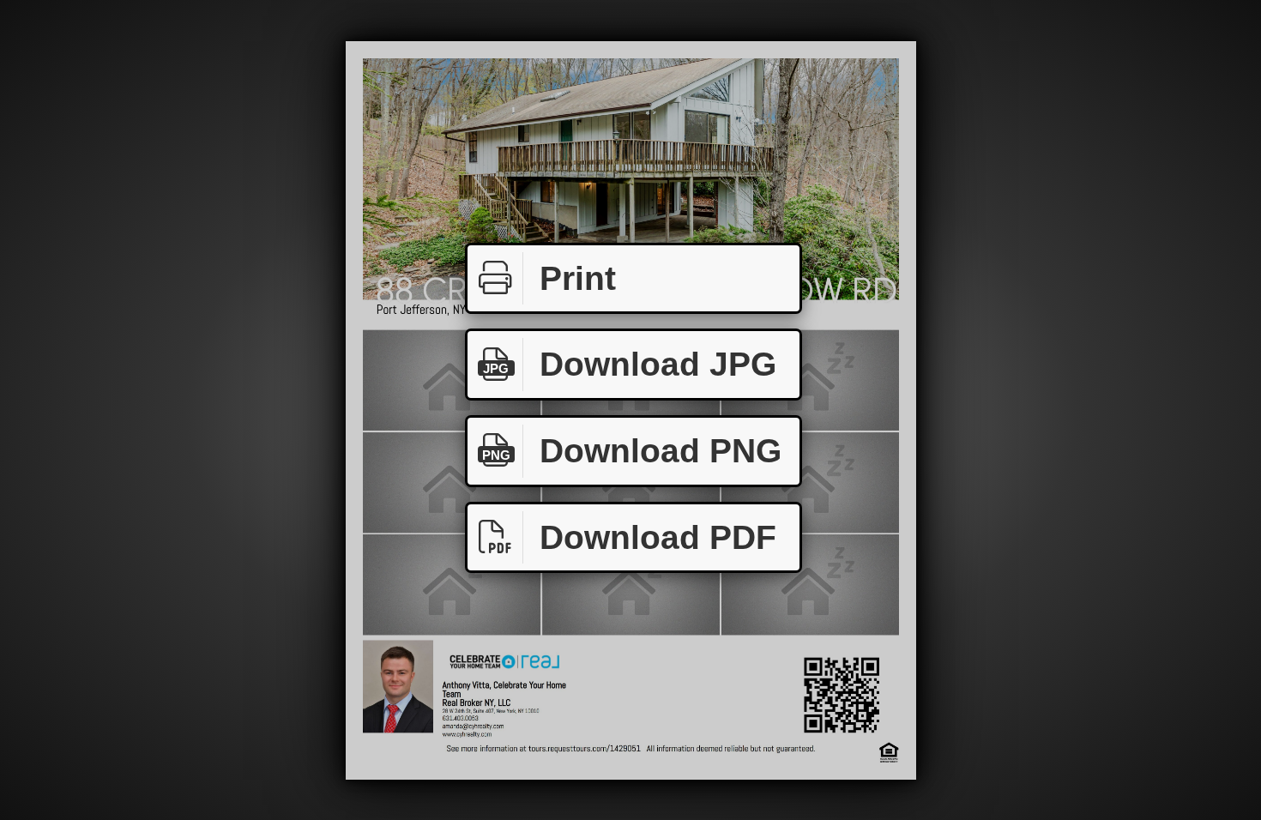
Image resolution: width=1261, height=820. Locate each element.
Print (578, 278)
